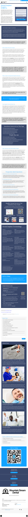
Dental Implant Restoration (6, 321)
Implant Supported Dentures (7, 323)
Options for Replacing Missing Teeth (8, 325)
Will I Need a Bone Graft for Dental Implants (9, 330)
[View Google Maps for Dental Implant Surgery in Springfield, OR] (9, 214)
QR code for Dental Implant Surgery (6, 312)
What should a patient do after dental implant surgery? (10, 132)
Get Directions (14, 472)
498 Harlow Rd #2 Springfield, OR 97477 (15, 0)
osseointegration (17, 83)
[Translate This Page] (27, 516)
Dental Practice (5, 441)
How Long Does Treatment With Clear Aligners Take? (13, 359)
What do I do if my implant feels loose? (8, 142)
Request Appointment (14, 478)
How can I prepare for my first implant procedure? (9, 138)
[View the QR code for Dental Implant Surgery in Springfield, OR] (20, 213)
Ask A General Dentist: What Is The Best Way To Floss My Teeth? (13, 382)
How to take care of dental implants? (8, 143)
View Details (9, 304)
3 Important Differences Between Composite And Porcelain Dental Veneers (12, 404)
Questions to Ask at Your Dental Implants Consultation (10, 327)
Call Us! (25, 0)
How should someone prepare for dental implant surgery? (10, 129)
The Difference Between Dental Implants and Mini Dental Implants (12, 439)
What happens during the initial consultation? (9, 128)
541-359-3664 (15, 278)
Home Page (4, 290)
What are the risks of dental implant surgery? (9, 133)
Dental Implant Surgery (8, 310)
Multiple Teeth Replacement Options (8, 438)
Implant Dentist (5, 335)
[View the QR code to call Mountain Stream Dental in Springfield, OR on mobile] (14, 463)
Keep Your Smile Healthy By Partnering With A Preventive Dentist (12, 427)
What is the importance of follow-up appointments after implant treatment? (13, 139)
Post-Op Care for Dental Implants (7, 326)
